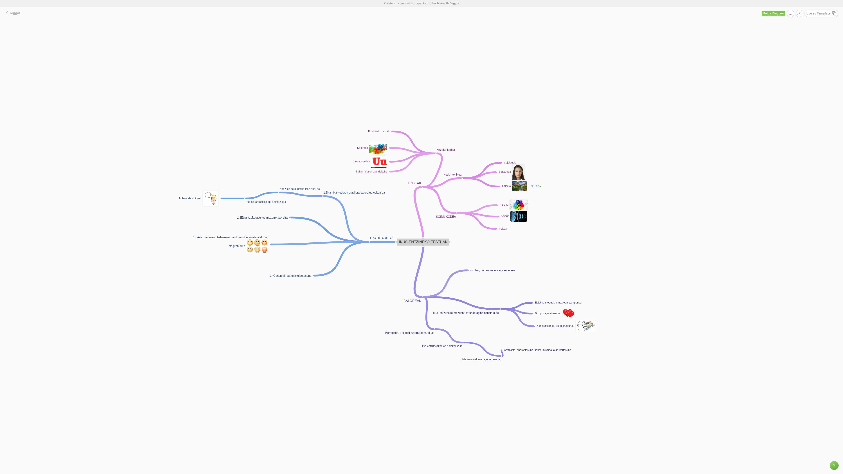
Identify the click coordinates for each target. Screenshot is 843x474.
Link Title (533, 186)
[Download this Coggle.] (799, 13)
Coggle (454, 3)
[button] (834, 465)
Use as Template (818, 13)
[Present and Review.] (790, 13)
